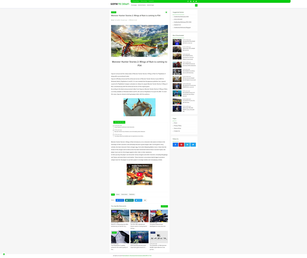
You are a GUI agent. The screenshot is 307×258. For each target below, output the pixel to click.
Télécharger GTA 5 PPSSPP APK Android (189, 49)
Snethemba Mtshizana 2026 (181, 16)
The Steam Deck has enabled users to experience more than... (129, 136)
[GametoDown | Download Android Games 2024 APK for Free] (120, 3)
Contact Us (151, 1)
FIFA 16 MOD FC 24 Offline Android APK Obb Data (189, 72)
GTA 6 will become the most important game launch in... (138, 246)
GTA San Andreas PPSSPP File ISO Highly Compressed (189, 79)
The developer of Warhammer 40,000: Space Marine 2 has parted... (158, 247)
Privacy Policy (136, 1)
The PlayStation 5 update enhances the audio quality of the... (119, 247)
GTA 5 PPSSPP (178, 19)
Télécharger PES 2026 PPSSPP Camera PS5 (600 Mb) (188, 109)
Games (113, 12)
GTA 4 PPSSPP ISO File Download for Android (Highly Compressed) (188, 57)
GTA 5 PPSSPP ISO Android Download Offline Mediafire (189, 64)
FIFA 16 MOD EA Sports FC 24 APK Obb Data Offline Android (189, 94)
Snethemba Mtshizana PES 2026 (182, 22)
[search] (196, 5)
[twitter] (196, 1)
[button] (120, 200)
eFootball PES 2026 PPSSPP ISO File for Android (189, 42)
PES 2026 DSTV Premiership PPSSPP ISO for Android (189, 86)
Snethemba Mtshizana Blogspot (182, 27)
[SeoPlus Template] (112, 256)
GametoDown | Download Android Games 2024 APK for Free (137, 255)
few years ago (119, 125)
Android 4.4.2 (177, 24)
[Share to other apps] (145, 200)
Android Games (142, 5)
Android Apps (150, 5)
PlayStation (131, 194)
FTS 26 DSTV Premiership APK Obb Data (189, 101)
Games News (124, 194)
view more (164, 206)
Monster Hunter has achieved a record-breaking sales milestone (129, 131)
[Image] (177, 42)
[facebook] (188, 1)
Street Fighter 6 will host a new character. (124, 127)
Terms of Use (144, 1)
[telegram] (193, 1)
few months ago (187, 39)
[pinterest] (191, 1)
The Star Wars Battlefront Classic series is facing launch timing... (138, 226)
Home (175, 123)
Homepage (134, 5)
